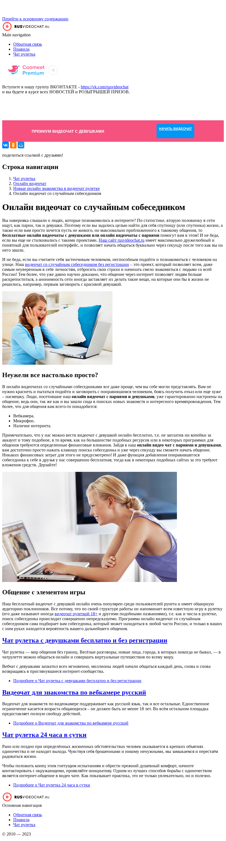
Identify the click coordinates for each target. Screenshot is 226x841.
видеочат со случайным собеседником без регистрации (77, 264)
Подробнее (77, 680)
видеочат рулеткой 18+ (76, 613)
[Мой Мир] (21, 145)
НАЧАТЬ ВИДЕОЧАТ (175, 107)
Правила (21, 49)
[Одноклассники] (13, 145)
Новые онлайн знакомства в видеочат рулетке (56, 188)
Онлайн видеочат (29, 183)
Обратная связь (27, 44)
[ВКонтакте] (5, 145)
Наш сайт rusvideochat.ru (121, 240)
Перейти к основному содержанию (35, 19)
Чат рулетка (24, 54)
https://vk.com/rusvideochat (104, 87)
